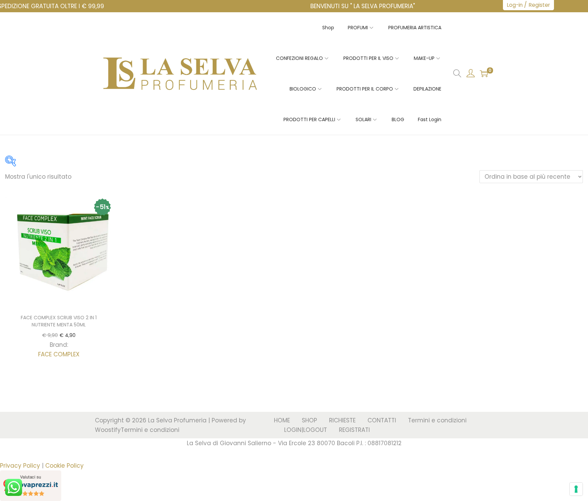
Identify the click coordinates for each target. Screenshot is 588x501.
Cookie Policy (64, 466)
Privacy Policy (20, 466)
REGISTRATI (354, 430)
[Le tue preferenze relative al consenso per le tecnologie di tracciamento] (576, 489)
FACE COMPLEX (59, 354)
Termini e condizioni (150, 430)
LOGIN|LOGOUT (305, 430)
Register (539, 5)
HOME (282, 420)
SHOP (309, 420)
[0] (484, 73)
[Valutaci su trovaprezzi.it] (30, 485)
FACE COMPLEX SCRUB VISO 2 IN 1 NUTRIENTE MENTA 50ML (59, 321)
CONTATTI (382, 420)
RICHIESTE (342, 420)
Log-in (515, 5)
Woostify (108, 430)
